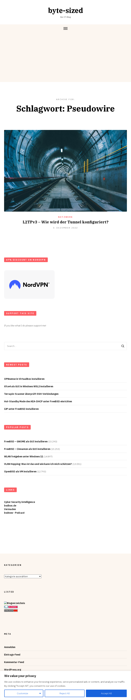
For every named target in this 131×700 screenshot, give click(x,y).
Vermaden (10, 509)
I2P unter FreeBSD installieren (21, 408)
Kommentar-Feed (14, 662)
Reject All (65, 693)
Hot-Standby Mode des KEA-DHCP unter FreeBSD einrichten (38, 401)
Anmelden (9, 647)
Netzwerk (65, 217)
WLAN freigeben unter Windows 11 (23, 456)
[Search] (122, 346)
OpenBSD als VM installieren (20, 471)
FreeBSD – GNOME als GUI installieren (26, 441)
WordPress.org (12, 669)
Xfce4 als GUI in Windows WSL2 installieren (28, 386)
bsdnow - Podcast (14, 512)
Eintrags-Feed (12, 654)
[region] (65, 685)
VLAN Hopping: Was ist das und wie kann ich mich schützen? (38, 464)
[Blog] (14, 603)
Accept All (106, 693)
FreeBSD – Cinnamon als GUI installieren (27, 449)
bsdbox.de (10, 505)
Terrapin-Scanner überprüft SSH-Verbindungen (31, 393)
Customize (22, 693)
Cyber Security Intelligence (19, 502)
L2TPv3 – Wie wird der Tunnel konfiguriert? (65, 221)
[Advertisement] (65, 58)
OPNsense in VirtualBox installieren (24, 378)
